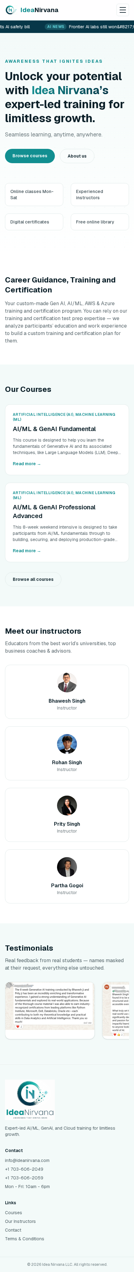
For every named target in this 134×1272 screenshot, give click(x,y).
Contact (13, 1230)
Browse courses (29, 155)
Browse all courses (33, 579)
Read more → (27, 463)
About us (77, 156)
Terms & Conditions (24, 1239)
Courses (13, 1212)
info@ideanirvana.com (27, 1160)
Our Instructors (20, 1221)
